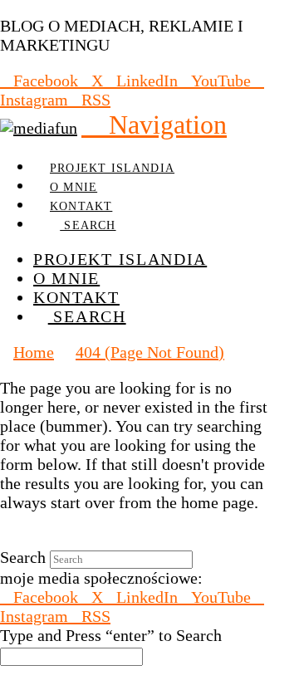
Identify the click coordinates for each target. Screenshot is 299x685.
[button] (154, 124)
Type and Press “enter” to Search (111, 635)
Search (23, 557)
